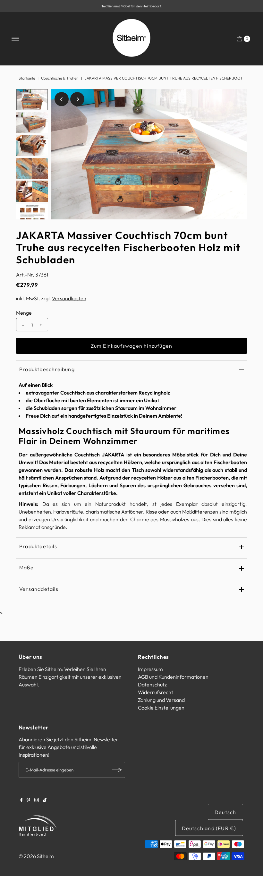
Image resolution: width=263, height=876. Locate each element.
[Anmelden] (117, 770)
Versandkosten (69, 298)
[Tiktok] (45, 800)
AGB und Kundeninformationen (173, 677)
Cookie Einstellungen (161, 707)
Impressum (150, 669)
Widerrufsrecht (155, 692)
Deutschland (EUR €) (209, 828)
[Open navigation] (16, 39)
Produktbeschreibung (47, 369)
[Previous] (62, 99)
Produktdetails (38, 546)
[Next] (77, 99)
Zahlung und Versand (161, 700)
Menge (24, 313)
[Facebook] (21, 800)
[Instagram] (36, 800)
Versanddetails (38, 589)
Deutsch (225, 812)
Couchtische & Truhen (60, 78)
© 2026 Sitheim (36, 856)
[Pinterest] (28, 800)
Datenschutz (152, 684)
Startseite (27, 78)
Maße (26, 567)
